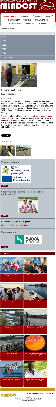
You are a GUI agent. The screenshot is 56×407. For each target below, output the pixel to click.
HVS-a (11, 225)
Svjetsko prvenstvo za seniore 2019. (12, 328)
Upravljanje (41, 20)
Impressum (29, 397)
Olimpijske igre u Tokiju (12, 301)
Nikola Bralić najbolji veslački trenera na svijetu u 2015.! (35, 380)
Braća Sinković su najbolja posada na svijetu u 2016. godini (35, 354)
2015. (4, 37)
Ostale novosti (10, 16)
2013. (4, 45)
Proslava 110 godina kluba (35, 275)
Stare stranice (7, 57)
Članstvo (37, 16)
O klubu (25, 16)
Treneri (27, 20)
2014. (4, 41)
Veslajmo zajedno (10, 162)
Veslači (49, 16)
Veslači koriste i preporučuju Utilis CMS (28, 399)
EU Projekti (15, 24)
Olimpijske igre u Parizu (12, 275)
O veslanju (29, 24)
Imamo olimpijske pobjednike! (12, 379)
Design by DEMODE (28, 400)
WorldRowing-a (22, 225)
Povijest (43, 24)
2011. (4, 53)
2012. (4, 49)
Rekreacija (14, 20)
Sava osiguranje (9, 232)
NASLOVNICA (11, 12)
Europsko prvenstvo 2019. (35, 327)
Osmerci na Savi (35, 301)
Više (4, 186)
